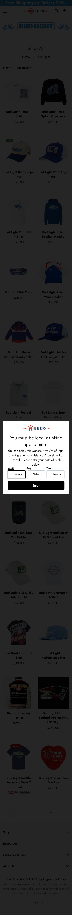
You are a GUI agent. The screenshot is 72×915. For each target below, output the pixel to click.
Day (29, 468)
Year (48, 468)
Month (11, 468)
